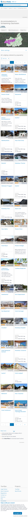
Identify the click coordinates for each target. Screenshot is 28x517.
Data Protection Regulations (5, 492)
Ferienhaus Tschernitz (20, 350)
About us (3, 497)
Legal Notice (4, 489)
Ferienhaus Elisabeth (20, 327)
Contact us (3, 495)
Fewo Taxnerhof (19, 393)
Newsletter (3, 501)
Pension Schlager (19, 245)
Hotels (4, 30)
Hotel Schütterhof (6, 410)
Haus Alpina (4, 229)
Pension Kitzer (18, 229)
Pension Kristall (5, 94)
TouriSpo (17, 489)
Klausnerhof (18, 94)
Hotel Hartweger (19, 311)
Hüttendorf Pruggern (6, 186)
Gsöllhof (17, 117)
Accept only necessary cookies (20, 515)
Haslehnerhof (4, 294)
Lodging (3, 26)
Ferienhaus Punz (5, 208)
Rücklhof (3, 163)
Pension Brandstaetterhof (5, 118)
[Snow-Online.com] (6, 1)
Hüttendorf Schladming (4, 75)
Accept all (17, 513)
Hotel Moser (4, 245)
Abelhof (17, 186)
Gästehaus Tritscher (20, 163)
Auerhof (3, 373)
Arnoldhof (4, 327)
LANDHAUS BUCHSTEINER (5, 269)
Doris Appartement (20, 294)
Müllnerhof (4, 393)
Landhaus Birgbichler (20, 268)
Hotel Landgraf (19, 373)
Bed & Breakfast (13, 30)
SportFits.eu (18, 491)
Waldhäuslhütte (5, 140)
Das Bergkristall (5, 311)
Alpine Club (18, 208)
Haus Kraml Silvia (19, 140)
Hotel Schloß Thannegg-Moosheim (20, 411)
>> (24, 62)
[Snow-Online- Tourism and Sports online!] (2, 8)
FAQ (2, 499)
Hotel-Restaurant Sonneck (5, 351)
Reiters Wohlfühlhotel (20, 74)
